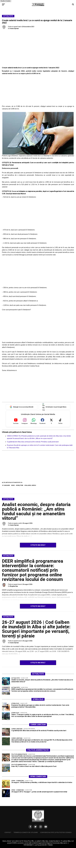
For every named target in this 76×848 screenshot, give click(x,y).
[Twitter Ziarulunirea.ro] (35, 827)
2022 (13, 485)
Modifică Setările (5, 1)
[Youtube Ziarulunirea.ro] (46, 827)
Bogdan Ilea (14, 586)
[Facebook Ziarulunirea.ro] (30, 827)
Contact (8, 832)
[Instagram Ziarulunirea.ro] (41, 827)
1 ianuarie (6, 485)
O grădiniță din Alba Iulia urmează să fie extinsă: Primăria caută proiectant (33, 442)
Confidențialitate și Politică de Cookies (55, 832)
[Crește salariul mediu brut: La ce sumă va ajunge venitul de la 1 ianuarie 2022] (38, 133)
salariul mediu (30, 485)
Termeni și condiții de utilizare (26, 832)
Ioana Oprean (14, 28)
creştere (20, 485)
